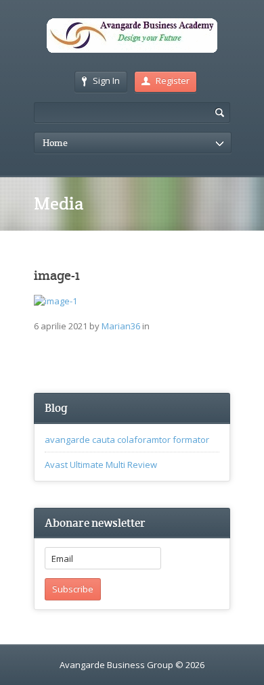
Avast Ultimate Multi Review (101, 464)
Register (173, 80)
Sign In (106, 80)
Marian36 (121, 326)
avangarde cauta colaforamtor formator (127, 439)
